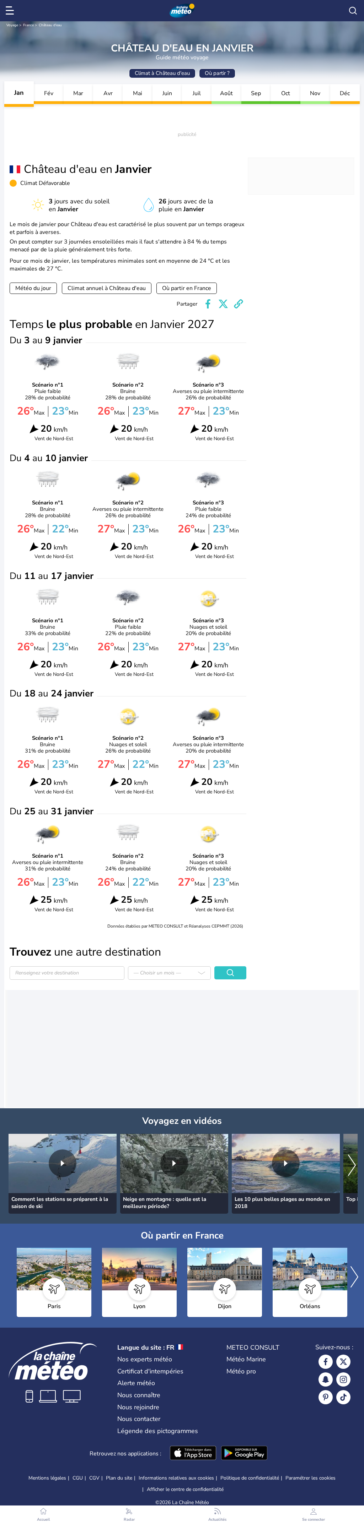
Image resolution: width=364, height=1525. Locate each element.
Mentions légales (47, 1478)
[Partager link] (238, 303)
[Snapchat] (325, 1379)
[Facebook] (325, 1362)
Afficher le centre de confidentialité (185, 1489)
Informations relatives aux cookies (176, 1478)
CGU (78, 1478)
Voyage (12, 25)
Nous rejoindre (138, 1407)
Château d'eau (50, 25)
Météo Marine (246, 1359)
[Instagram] (343, 1379)
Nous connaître (138, 1395)
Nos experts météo (144, 1359)
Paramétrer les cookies (310, 1478)
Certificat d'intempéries (150, 1371)
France (28, 25)
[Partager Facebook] (208, 303)
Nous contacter (138, 1419)
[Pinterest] (325, 1397)
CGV (94, 1478)
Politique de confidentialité (249, 1478)
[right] (352, 1165)
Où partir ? (217, 73)
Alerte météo (136, 1383)
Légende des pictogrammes (157, 1431)
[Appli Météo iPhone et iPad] (193, 1453)
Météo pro (241, 1371)
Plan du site (119, 1478)
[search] (353, 10)
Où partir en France (186, 288)
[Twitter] (343, 1362)
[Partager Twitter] (223, 303)
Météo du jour (33, 288)
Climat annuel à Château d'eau (107, 288)
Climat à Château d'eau (162, 73)
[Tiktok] (343, 1397)
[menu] (11, 10)
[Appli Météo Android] (244, 1453)
